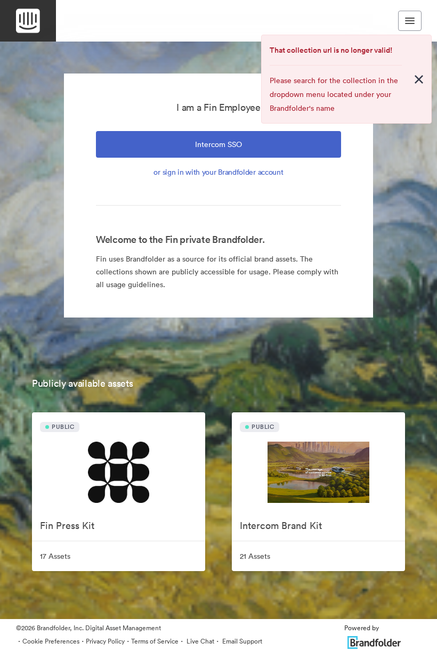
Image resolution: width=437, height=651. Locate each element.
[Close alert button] (418, 79)
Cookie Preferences (50, 641)
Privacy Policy (105, 641)
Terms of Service (155, 641)
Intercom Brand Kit (281, 525)
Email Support (241, 641)
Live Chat (199, 641)
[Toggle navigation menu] (410, 21)
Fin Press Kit (67, 525)
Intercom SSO (218, 144)
